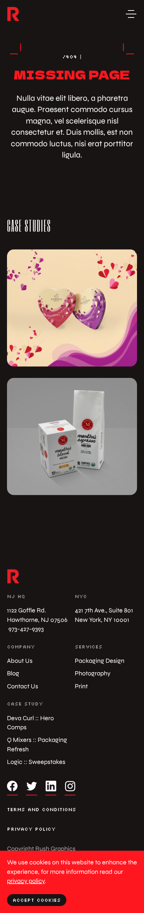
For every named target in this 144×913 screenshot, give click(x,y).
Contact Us (22, 686)
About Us (20, 660)
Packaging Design (99, 660)
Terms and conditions (41, 809)
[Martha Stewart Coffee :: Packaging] (72, 436)
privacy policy (26, 880)
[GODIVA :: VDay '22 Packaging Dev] (72, 308)
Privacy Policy (31, 829)
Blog (13, 673)
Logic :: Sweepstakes (36, 761)
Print (81, 686)
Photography (92, 673)
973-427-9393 (25, 628)
